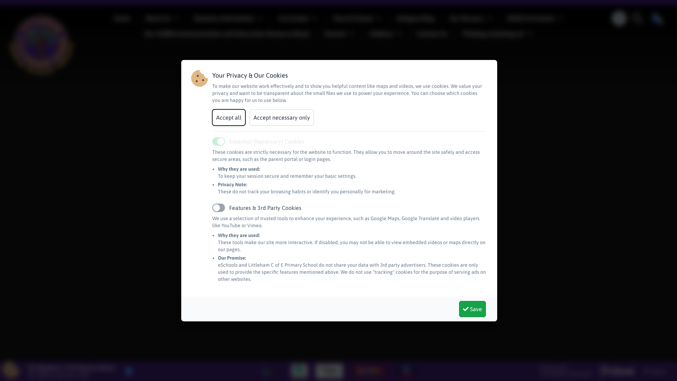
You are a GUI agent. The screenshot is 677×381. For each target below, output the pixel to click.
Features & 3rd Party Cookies (265, 208)
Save (475, 309)
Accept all (229, 117)
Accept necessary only (282, 117)
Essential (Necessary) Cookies (266, 141)
